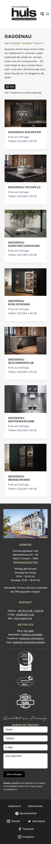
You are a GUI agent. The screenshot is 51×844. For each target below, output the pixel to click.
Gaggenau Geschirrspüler (21, 361)
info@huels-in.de (25, 614)
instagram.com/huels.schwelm (29, 642)
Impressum (14, 806)
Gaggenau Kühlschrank (19, 302)
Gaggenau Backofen (24, 132)
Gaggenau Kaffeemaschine (21, 419)
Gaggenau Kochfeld (24, 187)
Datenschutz (35, 806)
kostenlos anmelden (31, 634)
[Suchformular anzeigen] (42, 14)
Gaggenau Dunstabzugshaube (24, 244)
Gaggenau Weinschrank (19, 478)
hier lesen (29, 630)
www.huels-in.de (23, 618)
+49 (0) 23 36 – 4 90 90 (30, 610)
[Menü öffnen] (48, 14)
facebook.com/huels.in (31, 638)
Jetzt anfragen (14, 774)
